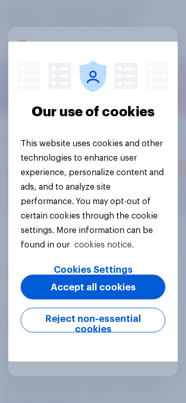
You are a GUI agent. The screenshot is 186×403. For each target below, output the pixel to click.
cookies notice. (104, 245)
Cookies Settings (93, 269)
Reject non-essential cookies (93, 323)
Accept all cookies (93, 287)
